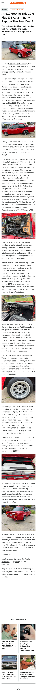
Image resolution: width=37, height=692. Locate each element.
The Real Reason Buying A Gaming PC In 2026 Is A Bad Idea (9, 645)
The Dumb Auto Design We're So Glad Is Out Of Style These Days (9, 675)
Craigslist (5, 562)
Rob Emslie (7, 38)
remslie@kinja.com (9, 571)
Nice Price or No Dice (17, 9)
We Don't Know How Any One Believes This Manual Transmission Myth (27, 646)
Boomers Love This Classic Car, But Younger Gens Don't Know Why (27, 675)
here (17, 562)
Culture (4, 9)
